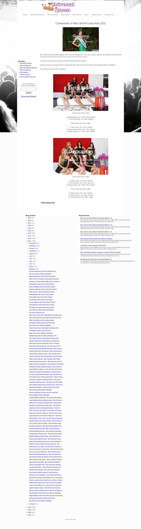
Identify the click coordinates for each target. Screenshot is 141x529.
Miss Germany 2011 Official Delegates (40, 390)
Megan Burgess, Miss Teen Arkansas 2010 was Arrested (46, 495)
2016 (29, 228)
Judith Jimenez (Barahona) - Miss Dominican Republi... (45, 482)
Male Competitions (25, 70)
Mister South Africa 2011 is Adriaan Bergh (41, 320)
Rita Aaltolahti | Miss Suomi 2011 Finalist (41, 294)
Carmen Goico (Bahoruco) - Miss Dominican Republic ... (46, 485)
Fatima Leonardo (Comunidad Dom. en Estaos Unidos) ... (46, 480)
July (30, 256)
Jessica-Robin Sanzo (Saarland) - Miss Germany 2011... (46, 351)
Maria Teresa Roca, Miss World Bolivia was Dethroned (45, 315)
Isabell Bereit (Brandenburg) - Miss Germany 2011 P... (45, 346)
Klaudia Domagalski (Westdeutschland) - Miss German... (46, 348)
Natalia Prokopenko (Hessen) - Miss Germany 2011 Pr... (45, 361)
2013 (29, 236)
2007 (29, 515)
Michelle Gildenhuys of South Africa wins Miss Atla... (44, 341)
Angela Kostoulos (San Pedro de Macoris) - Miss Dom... (45, 415)
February (32, 269)
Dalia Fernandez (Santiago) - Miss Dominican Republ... (45, 410)
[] (25, 96)
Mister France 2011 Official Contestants (41, 333)
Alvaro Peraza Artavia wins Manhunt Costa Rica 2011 (45, 317)
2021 (29, 223)
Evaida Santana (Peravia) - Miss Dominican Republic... (45, 431)
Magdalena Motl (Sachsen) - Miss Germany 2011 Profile (46, 382)
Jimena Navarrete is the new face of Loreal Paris (43, 392)
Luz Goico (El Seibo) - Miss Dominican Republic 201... (45, 467)
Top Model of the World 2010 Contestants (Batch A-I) (96, 259)
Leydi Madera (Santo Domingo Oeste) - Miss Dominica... (46, 400)
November (32, 246)
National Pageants (25, 65)
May (30, 261)
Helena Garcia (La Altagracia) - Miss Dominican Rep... (45, 452)
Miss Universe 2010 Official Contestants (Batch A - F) (96, 232)
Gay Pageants (24, 72)
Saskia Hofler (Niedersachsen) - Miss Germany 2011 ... (45, 354)
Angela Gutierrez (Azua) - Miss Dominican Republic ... (45, 488)
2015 (29, 230)
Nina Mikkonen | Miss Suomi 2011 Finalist (41, 305)
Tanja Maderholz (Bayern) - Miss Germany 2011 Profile (45, 369)
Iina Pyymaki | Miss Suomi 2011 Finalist (41, 299)
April (30, 264)
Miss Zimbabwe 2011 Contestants (39, 395)
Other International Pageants (28, 68)
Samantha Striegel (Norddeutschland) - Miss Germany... (45, 367)
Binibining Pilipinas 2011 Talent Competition (42, 276)
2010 (29, 507)
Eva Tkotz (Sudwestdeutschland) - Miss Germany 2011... (46, 374)
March (31, 266)
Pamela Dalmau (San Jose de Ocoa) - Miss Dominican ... (46, 421)
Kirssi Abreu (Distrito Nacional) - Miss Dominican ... (44, 472)
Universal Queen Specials (27, 77)
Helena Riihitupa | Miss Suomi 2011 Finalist (42, 287)
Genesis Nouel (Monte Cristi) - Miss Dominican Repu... (45, 439)
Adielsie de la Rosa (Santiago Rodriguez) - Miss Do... (45, 408)
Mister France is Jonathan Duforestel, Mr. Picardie (44, 279)
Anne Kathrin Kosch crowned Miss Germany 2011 (44, 338)
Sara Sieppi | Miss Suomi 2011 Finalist (40, 297)
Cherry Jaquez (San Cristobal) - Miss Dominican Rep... (45, 423)
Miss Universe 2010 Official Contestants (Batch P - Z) (96, 218)
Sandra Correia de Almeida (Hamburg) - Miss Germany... (46, 356)
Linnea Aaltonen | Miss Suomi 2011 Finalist (42, 302)
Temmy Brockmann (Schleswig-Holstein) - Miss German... (46, 377)
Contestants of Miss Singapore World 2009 (93, 245)
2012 (29, 238)
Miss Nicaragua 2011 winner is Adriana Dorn (42, 271)
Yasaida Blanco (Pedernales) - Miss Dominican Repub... (46, 434)
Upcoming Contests (26, 63)
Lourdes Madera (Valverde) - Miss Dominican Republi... (45, 397)
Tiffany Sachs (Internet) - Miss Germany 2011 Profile (44, 359)
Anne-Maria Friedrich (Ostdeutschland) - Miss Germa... (45, 379)
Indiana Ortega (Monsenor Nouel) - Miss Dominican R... (45, 441)
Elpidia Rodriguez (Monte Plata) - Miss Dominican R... (45, 436)
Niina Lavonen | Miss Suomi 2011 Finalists (42, 292)
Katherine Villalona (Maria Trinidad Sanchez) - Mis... (44, 444)
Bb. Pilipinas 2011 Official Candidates (40, 501)
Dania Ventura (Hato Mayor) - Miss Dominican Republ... (45, 459)
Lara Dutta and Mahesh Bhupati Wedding (41, 310)
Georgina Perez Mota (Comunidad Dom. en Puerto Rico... (46, 477)
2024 (29, 220)
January (32, 504)
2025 (29, 218)
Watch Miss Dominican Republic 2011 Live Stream (44, 343)
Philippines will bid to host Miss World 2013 (42, 498)
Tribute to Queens (25, 74)
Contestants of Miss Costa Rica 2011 (40, 330)
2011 (29, 241)
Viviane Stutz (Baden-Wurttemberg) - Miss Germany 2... (45, 372)
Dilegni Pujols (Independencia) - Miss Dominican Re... (45, 454)
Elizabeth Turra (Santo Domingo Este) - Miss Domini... (45, 405)
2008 (29, 512)
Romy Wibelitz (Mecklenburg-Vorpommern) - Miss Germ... (46, 385)
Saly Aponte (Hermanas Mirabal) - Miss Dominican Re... (45, 457)
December (32, 243)
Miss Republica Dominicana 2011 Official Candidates (96, 239)
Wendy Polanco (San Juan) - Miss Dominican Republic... (46, 418)
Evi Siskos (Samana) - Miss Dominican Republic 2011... (45, 426)
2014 (29, 233)
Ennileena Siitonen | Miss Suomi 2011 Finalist (43, 289)
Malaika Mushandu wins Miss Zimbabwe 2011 (43, 336)
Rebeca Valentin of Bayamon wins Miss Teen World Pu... (46, 490)
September (32, 251)
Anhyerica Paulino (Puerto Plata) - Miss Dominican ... (45, 428)
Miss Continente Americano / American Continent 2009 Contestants (100, 252)
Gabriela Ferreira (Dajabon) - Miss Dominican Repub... (45, 475)
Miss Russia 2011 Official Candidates (40, 274)
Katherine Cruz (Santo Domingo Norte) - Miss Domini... (45, 403)
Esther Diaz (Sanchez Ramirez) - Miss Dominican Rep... (46, 413)
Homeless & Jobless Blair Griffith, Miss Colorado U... (44, 281)
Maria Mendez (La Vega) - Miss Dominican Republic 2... (45, 446)
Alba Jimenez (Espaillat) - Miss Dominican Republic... (45, 462)
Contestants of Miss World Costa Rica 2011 (42, 323)
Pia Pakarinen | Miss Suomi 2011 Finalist (41, 284)
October (31, 248)
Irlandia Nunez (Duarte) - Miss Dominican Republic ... (45, 470)
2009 (29, 510)
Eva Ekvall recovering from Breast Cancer (41, 307)
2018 (29, 225)
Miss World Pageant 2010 (37, 312)
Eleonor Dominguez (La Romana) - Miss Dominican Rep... (46, 449)
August (31, 253)
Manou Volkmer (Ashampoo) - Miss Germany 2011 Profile (46, 364)
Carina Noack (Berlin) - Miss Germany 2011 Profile (44, 387)
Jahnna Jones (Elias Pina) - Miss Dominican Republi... (45, 465)
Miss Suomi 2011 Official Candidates (40, 325)
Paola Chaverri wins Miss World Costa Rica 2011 (43, 328)
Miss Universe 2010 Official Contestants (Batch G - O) (96, 225)
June (31, 258)
